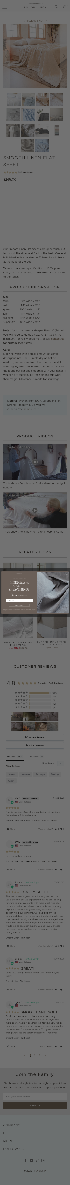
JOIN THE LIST (19, 605)
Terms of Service (32, 610)
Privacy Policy (24, 610)
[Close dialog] (67, 573)
